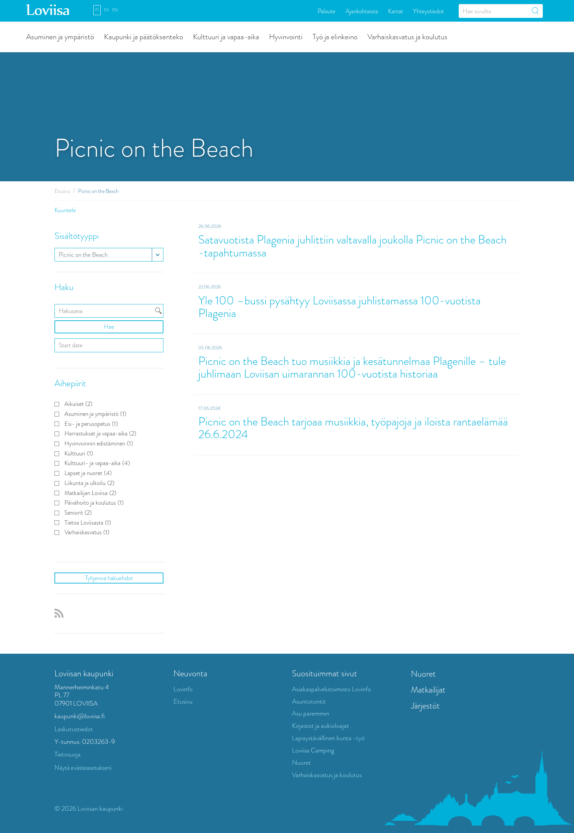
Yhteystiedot (428, 10)
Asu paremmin (310, 713)
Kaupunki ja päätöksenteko (143, 36)
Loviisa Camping (313, 750)
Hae (109, 326)
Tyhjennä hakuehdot (109, 578)
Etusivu (62, 191)
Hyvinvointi (286, 36)
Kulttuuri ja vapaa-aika (226, 36)
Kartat (395, 10)
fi (97, 10)
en (115, 10)
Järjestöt (425, 705)
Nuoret (301, 762)
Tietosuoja (67, 754)
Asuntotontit (309, 701)
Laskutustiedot (73, 729)
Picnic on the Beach (83, 254)
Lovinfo (183, 689)
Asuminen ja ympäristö (60, 36)
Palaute (326, 10)
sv (106, 10)
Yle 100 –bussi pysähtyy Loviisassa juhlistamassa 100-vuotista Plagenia (339, 307)
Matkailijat (428, 689)
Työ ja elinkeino (335, 36)
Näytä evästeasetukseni (83, 767)
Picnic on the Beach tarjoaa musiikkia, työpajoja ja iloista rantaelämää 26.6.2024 (353, 428)
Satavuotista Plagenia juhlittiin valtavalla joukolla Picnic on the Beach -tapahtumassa (352, 246)
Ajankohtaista (361, 10)
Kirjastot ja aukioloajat (320, 726)
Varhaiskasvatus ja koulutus (407, 36)
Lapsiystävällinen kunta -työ (328, 738)
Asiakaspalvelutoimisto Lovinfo (331, 689)
